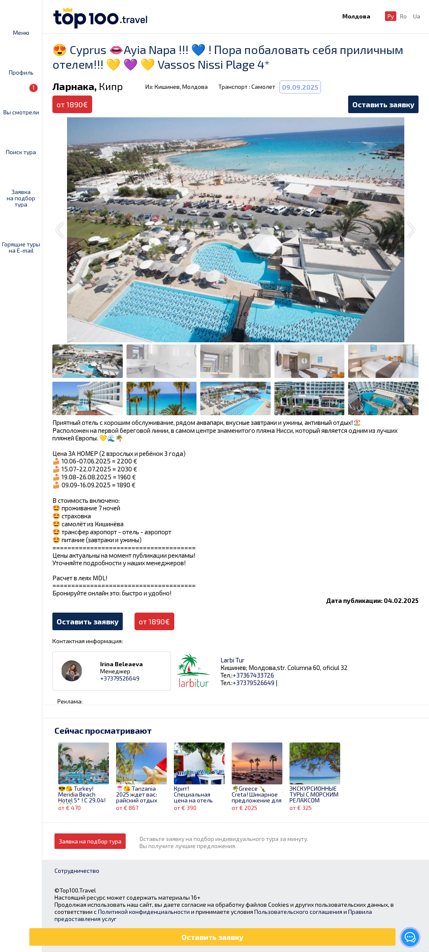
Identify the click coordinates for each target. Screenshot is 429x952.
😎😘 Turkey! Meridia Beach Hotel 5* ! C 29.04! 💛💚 (82, 795)
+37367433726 (253, 675)
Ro (403, 16)
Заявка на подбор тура (21, 197)
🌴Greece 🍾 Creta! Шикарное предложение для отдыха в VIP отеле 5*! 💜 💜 (257, 795)
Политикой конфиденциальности (144, 911)
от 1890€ (154, 621)
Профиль (21, 72)
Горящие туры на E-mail (21, 247)
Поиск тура (21, 151)
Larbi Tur (232, 660)
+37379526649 (120, 678)
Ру (391, 16)
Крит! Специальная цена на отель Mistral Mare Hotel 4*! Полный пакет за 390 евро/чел (199, 795)
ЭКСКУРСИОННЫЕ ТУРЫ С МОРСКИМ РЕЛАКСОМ (314, 795)
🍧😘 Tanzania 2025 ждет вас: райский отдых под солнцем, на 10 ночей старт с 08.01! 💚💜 (138, 795)
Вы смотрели (21, 99)
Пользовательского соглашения (298, 911)
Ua (416, 16)
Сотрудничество (76, 870)
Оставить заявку (383, 104)
